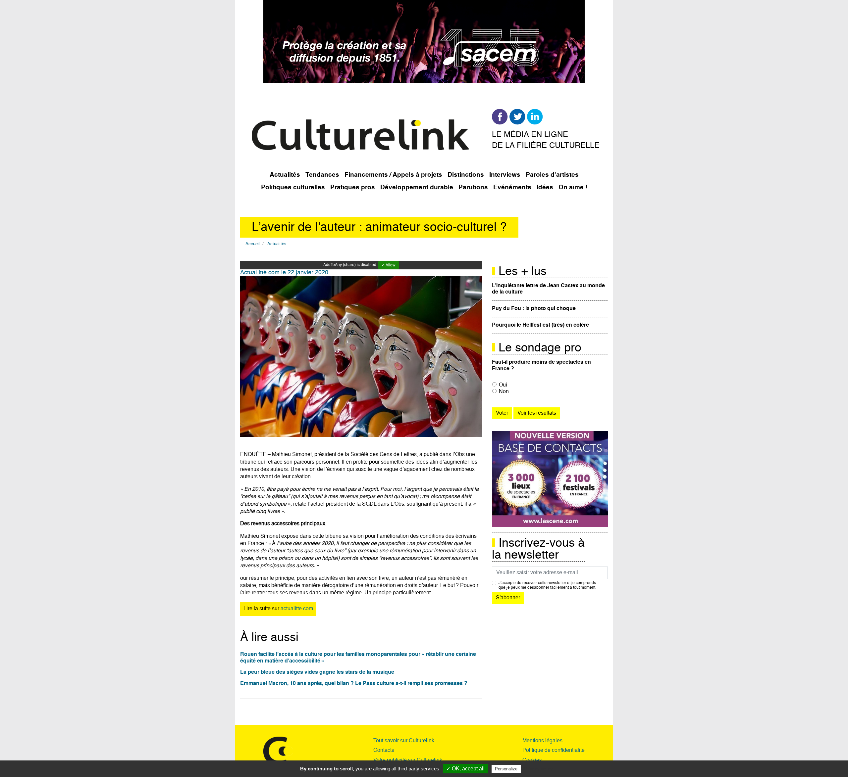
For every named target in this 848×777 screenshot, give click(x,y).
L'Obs (397, 504)
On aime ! (572, 187)
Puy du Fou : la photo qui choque (534, 308)
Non (504, 391)
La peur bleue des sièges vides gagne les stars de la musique (317, 672)
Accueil (252, 244)
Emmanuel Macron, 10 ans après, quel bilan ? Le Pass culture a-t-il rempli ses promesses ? (353, 683)
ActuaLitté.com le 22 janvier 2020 (284, 273)
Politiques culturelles (293, 187)
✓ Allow (389, 265)
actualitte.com (297, 609)
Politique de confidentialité (553, 750)
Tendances (322, 175)
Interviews (504, 175)
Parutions (473, 187)
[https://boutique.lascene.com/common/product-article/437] (550, 479)
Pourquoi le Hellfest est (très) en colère (540, 325)
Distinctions (466, 175)
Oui (503, 385)
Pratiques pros (352, 187)
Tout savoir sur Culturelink (403, 741)
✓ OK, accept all (465, 768)
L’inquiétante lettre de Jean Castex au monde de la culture (548, 289)
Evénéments (512, 187)
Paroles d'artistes (552, 175)
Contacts (383, 750)
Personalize (506, 768)
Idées (545, 187)
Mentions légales (542, 741)
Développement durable (416, 187)
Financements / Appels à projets (393, 175)
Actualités (285, 175)
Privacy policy (538, 768)
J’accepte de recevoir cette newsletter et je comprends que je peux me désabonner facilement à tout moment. (547, 585)
